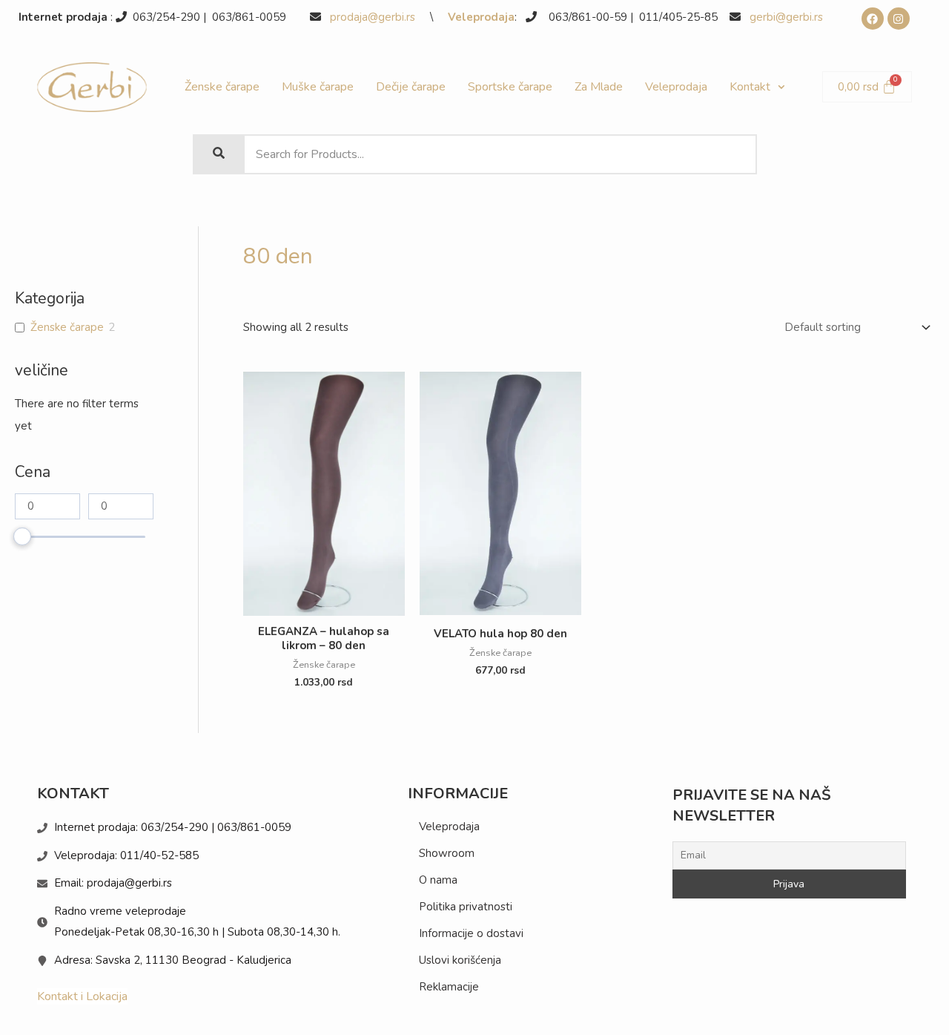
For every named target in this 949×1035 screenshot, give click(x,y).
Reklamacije (449, 986)
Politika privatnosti (465, 906)
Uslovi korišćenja (460, 960)
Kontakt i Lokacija (82, 996)
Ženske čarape (222, 87)
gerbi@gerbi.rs (786, 17)
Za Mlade (599, 87)
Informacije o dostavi (471, 933)
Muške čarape (318, 87)
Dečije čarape (411, 87)
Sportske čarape (510, 87)
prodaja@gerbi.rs (374, 17)
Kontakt (750, 87)
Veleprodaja (481, 17)
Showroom (446, 853)
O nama (438, 880)
